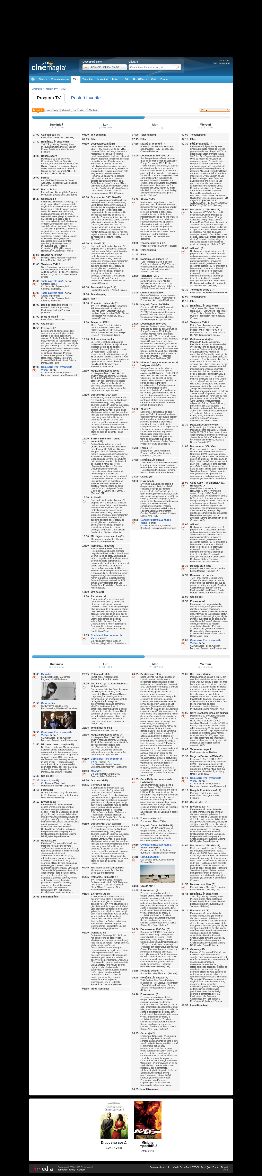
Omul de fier (48, 703)
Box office (185, 1167)
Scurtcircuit (48, 780)
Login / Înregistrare (221, 63)
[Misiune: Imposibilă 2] (147, 1120)
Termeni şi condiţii (66, 1169)
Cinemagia (37, 89)
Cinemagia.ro (49, 66)
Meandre (46, 674)
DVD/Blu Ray (198, 1167)
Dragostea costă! (114, 1142)
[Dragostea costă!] (114, 1120)
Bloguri (224, 1167)
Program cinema (60, 79)
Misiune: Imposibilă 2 (148, 1144)
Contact (81, 1169)
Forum (164, 79)
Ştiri (127, 79)
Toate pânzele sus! (52, 281)
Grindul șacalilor (149, 857)
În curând (102, 79)
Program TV (49, 97)
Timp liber (87, 79)
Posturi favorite (86, 97)
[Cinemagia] (33, 79)
